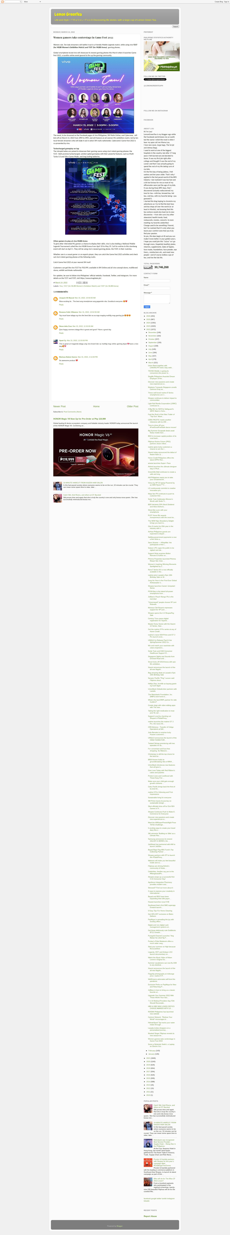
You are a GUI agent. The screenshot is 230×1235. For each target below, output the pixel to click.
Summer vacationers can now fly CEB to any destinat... (162, 964)
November (152, 336)
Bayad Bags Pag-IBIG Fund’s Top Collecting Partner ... (160, 851)
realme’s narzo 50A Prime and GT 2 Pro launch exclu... (161, 636)
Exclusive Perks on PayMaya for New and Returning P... (162, 986)
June (150, 352)
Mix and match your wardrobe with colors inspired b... (161, 647)
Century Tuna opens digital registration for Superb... (158, 620)
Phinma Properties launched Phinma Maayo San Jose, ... (162, 560)
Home (96, 406)
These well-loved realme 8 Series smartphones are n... (160, 394)
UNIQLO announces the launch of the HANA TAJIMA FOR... (162, 739)
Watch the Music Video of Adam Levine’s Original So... (160, 959)
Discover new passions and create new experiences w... (161, 383)
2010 (148, 1095)
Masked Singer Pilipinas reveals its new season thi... (161, 1034)
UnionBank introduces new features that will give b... (161, 766)
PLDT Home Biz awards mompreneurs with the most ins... (161, 516)
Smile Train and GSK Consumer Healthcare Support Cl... (160, 652)
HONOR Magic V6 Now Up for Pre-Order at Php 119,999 (79, 419)
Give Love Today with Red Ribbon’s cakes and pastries (161, 771)
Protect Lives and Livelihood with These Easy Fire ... (160, 777)
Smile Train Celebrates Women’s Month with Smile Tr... (160, 500)
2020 (148, 1061)
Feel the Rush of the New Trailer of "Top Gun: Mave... (161, 415)
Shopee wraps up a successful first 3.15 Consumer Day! (161, 878)
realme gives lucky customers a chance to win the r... (160, 448)
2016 (148, 1075)
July (149, 349)
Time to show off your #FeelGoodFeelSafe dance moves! (162, 426)
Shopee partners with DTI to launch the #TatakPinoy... (161, 856)
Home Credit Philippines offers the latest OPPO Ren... (161, 459)
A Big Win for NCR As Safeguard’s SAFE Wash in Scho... (161, 410)
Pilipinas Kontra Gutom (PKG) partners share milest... (159, 443)
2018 (148, 1068)
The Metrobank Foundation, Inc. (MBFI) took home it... (160, 695)
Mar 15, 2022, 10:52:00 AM (89, 312)
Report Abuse (150, 1216)
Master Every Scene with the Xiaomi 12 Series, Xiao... (161, 625)
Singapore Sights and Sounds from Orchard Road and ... (161, 657)
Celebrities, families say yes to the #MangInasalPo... (161, 872)
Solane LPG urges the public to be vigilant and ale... (161, 549)
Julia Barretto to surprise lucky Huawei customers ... (159, 733)
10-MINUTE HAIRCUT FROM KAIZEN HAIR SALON (83, 483)
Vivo (61, 286)
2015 (148, 1078)
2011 (148, 1092)
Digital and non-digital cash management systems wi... (159, 926)
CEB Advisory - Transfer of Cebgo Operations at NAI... (161, 728)
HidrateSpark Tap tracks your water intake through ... (161, 1024)
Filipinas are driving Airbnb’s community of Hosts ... (158, 867)
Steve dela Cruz (65, 326)
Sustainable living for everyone (159, 797)
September (152, 342)
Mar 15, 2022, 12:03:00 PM (77, 340)
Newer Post (59, 406)
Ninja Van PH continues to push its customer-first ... (161, 495)
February (151, 1051)
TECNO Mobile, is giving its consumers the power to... (159, 372)
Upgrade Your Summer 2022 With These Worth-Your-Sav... (161, 996)
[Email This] (77, 282)
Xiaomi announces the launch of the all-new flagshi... (161, 668)
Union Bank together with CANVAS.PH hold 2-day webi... (160, 367)
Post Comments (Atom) (72, 412)
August (151, 346)
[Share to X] (82, 282)
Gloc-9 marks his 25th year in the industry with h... (160, 527)
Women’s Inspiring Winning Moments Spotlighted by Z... (162, 565)
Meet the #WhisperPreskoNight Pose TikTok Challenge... (162, 824)
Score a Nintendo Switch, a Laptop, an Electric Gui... (161, 1045)
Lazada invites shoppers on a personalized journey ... (159, 1029)
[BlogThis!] (80, 282)
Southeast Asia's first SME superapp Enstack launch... (161, 906)
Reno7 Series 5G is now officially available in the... (160, 571)
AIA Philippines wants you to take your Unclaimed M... (160, 478)
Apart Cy (62, 340)
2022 (148, 329)
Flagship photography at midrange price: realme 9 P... (161, 975)
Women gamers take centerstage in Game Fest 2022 (161, 1040)
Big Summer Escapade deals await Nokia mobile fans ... (161, 432)
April (150, 359)
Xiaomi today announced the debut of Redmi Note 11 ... (162, 453)
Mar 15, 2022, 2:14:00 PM (88, 357)
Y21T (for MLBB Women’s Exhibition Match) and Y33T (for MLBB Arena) (91, 286)
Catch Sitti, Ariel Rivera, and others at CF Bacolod (82, 495)
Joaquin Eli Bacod (66, 298)
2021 (148, 1058)
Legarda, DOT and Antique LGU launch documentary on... (160, 953)
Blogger (119, 1226)
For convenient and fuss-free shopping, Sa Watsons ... (159, 750)
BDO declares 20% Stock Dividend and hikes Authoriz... (161, 505)
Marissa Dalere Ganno (68, 357)
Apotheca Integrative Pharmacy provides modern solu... (160, 883)
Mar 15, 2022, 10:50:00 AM (85, 298)
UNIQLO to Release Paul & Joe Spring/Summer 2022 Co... (160, 641)
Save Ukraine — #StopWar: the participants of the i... (160, 544)
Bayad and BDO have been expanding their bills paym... (159, 897)
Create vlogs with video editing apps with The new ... (161, 706)
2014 (148, 1082)
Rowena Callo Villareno (68, 312)
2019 (148, 1065)
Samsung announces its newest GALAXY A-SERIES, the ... (160, 840)
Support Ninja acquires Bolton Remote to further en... (159, 554)
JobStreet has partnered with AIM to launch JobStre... (161, 845)
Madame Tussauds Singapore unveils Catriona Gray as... (162, 388)
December (152, 332)
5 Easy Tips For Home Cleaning (160, 911)
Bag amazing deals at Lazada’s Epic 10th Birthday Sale (161, 674)
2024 (148, 323)
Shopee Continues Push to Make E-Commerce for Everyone (161, 813)
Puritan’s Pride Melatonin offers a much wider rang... (160, 942)
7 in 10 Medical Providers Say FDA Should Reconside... (161, 1002)
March (150, 363)
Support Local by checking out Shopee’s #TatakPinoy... (159, 717)
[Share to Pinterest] (86, 282)
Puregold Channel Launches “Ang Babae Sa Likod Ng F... (161, 937)
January (151, 1054)
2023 (148, 326)
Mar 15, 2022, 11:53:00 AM (83, 326)
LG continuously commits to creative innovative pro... (161, 489)
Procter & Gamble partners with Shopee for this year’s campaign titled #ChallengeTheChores (164, 1162)
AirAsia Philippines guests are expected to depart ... (159, 533)
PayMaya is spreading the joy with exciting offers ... (161, 920)
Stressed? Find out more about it (160, 888)
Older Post (132, 406)
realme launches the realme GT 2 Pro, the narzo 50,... (161, 723)
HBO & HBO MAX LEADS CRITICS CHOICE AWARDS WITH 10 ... (161, 1007)
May (150, 356)
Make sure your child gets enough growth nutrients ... (161, 782)
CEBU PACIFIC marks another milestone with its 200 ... (159, 421)
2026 (148, 316)
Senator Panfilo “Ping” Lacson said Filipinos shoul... (161, 679)
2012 (148, 1088)
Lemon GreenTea (68, 14)
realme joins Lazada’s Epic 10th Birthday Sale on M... (160, 576)
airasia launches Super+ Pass (159, 463)
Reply (61, 305)
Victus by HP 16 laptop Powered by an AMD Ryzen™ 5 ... (161, 484)
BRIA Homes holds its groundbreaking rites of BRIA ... (161, 761)
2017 (148, 1072)
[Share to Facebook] (84, 282)
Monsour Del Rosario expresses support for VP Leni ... (160, 609)
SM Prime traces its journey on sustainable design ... (159, 802)
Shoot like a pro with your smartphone (157, 511)
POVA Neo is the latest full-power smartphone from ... (160, 592)
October (151, 339)
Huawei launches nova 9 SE (158, 902)
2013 (148, 1085)
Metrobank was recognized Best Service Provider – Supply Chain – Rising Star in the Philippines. (165, 1143)
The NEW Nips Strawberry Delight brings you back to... (161, 522)
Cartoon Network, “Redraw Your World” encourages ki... (160, 1018)
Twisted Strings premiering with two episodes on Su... (161, 744)
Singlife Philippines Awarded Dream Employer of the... (161, 377)
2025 (148, 319)
